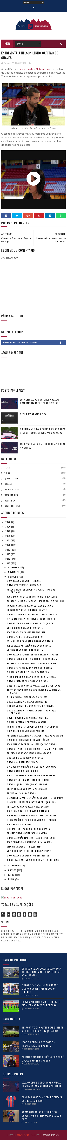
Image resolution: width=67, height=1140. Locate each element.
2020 (8, 545)
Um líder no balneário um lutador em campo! (32, 766)
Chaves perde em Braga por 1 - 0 (25, 636)
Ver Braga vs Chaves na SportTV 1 (26, 650)
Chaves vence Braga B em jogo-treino (28, 780)
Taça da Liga (9, 500)
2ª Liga (7, 473)
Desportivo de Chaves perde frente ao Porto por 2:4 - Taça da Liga (42, 1029)
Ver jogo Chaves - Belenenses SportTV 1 (29, 851)
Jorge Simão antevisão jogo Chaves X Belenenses (34, 860)
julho (11, 874)
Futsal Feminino (11, 495)
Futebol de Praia (11, 489)
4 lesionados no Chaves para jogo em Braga (31, 676)
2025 (8, 526)
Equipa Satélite (11, 478)
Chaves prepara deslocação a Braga (27, 681)
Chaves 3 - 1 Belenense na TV (22, 762)
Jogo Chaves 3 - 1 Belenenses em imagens (29, 842)
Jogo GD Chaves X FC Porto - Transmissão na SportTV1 (38, 1043)
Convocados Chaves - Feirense (24, 580)
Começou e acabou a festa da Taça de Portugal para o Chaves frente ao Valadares (42, 972)
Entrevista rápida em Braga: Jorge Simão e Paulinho (36, 601)
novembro (14, 572)
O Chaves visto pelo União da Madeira (28, 672)
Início (7, 44)
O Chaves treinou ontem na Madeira (26, 722)
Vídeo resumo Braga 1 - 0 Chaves (25, 627)
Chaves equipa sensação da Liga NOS (27, 784)
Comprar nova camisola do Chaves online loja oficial (42, 1098)
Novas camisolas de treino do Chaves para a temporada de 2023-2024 (42, 1115)
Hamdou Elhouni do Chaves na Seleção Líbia (31, 802)
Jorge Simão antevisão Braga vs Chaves (29, 645)
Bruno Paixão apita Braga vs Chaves (27, 697)
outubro (13, 576)
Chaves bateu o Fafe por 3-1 (22, 771)
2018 (8, 554)
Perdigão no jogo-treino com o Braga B (29, 753)
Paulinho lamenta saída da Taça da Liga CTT (31, 605)
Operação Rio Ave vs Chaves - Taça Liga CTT (31, 619)
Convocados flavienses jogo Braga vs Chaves (32, 654)
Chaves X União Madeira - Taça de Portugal (31, 837)
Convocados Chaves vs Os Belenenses (28, 855)
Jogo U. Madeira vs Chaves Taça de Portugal (32, 775)
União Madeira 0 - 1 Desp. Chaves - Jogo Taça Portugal (31, 712)
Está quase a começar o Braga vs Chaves (30, 641)
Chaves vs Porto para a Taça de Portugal (30, 667)
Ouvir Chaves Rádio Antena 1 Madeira (27, 717)
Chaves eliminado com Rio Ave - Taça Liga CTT (32, 614)
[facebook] (34, 7)
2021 (8, 540)
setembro (14, 865)
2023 (8, 531)
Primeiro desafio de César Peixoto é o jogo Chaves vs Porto (43, 1058)
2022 (8, 535)
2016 (8, 563)
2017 (8, 558)
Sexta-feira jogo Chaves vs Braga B (27, 788)
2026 (8, 522)
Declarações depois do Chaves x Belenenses (31, 819)
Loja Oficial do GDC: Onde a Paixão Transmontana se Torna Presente (40, 401)
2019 (8, 549)
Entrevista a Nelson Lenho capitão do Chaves (32, 663)
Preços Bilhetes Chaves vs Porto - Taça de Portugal (31, 591)
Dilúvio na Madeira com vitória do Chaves (30, 706)
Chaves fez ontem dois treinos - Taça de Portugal (35, 749)
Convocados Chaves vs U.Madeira (25, 731)
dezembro (14, 567)
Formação (8, 484)
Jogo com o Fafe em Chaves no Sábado (28, 811)
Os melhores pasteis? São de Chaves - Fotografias (35, 797)
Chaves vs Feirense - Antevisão (24, 585)
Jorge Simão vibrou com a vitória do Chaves (31, 815)
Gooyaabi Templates (51, 1135)
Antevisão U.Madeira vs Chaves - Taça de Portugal (35, 735)
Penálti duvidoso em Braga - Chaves (27, 610)
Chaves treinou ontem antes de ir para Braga (32, 658)
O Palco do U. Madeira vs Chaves (25, 757)
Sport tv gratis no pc (33, 414)
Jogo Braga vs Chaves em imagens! (26, 632)
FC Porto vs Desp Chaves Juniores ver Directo (33, 726)
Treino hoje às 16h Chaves (21, 793)
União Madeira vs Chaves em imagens (27, 701)
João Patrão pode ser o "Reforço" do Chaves (32, 744)
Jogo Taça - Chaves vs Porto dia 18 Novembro (32, 596)
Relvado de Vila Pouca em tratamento (28, 806)
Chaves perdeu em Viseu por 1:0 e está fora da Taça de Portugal (41, 1003)
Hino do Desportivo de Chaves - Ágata (28, 740)
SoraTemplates (23, 1135)
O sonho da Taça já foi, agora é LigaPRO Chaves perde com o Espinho (40, 988)
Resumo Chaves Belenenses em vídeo (27, 833)
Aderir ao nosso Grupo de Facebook (20, 342)
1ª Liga (7, 467)
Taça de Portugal (12, 506)
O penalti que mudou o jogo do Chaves (28, 828)
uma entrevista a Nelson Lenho (34, 69)
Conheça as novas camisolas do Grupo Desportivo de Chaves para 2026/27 (43, 431)
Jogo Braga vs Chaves (19, 824)
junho (11, 879)
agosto (12, 870)
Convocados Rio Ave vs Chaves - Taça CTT (30, 623)
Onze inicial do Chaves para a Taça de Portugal (33, 685)
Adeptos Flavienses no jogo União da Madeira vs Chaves (34, 691)
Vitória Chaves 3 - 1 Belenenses (24, 846)
